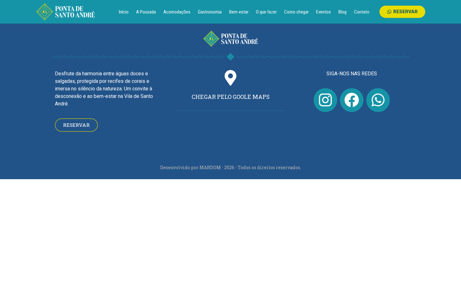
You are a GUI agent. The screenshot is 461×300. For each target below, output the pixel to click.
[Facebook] (351, 100)
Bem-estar (238, 12)
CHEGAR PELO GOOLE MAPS (231, 96)
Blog (342, 12)
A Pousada (146, 12)
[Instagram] (325, 100)
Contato (361, 12)
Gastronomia (210, 12)
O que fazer (266, 12)
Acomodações (176, 12)
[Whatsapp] (378, 100)
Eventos (323, 12)
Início (124, 12)
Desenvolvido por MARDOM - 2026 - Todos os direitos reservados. (230, 167)
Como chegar (296, 12)
